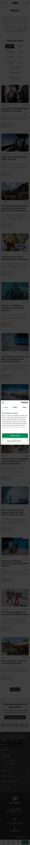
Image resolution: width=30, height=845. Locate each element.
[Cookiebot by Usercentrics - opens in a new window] (21, 403)
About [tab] (24, 407)
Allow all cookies (15, 435)
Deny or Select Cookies (14, 441)
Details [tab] (15, 407)
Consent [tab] (5, 407)
